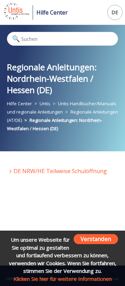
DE (114, 12)
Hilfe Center (52, 12)
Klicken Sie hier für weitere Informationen (63, 278)
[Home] (15, 17)
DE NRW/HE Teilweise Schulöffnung (60, 171)
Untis (45, 103)
